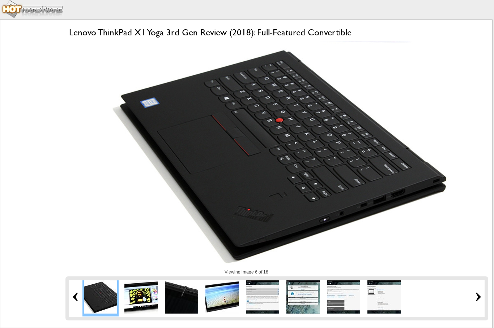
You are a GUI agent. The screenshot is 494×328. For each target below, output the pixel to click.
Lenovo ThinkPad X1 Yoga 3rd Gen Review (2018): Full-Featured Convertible (210, 32)
